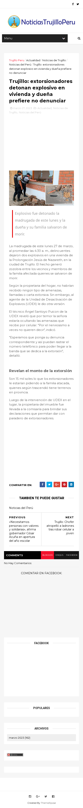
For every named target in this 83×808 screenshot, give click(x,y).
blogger (47, 555)
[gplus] (38, 796)
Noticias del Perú (20, 64)
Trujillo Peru (16, 60)
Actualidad (33, 60)
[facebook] (73, 4)
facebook (72, 555)
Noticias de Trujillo (54, 60)
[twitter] (78, 4)
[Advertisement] (41, 144)
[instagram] (30, 796)
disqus (59, 555)
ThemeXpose (48, 802)
